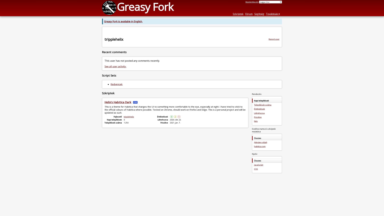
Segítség (259, 14)
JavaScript (258, 165)
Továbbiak (272, 14)
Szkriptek (238, 14)
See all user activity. (115, 66)
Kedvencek (117, 84)
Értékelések (259, 109)
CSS (256, 169)
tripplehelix (129, 116)
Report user (274, 39)
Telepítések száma (262, 105)
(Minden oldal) (260, 142)
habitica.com (260, 146)
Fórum (249, 14)
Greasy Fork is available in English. (123, 21)
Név (256, 121)
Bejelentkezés (252, 2)
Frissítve (258, 117)
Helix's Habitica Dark (118, 102)
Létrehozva (259, 113)
